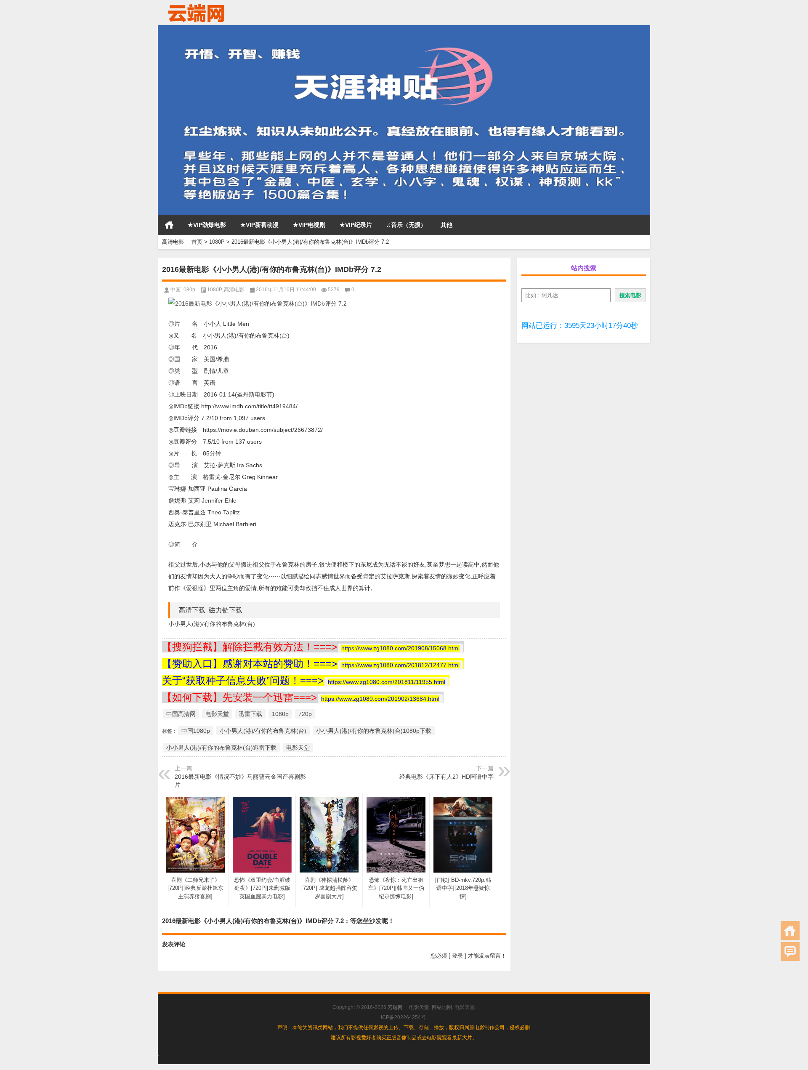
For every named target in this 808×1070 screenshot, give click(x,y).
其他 (446, 224)
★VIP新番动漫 (259, 224)
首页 (169, 225)
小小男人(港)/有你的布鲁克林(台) (211, 623)
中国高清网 (181, 714)
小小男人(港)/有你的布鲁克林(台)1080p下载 (373, 730)
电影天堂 (217, 714)
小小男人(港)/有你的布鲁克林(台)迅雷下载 (221, 747)
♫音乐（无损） (406, 224)
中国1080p (182, 290)
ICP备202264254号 (403, 1017)
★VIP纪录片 (356, 224)
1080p (280, 714)
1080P (217, 242)
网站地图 (442, 1007)
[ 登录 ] (457, 956)
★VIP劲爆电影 (207, 224)
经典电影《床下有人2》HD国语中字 (446, 776)
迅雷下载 (250, 714)
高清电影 (234, 290)
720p (305, 714)
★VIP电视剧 (309, 224)
